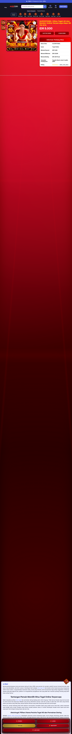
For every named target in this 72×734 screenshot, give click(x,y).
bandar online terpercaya (14, 715)
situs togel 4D (41, 688)
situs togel (18, 700)
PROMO (20, 720)
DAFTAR (20, 725)
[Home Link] (14, 6)
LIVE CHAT (37, 730)
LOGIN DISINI (61, 33)
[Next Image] (34, 37)
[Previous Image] (8, 37)
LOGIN (53, 720)
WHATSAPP (54, 725)
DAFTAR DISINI (47, 33)
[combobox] (32, 6)
